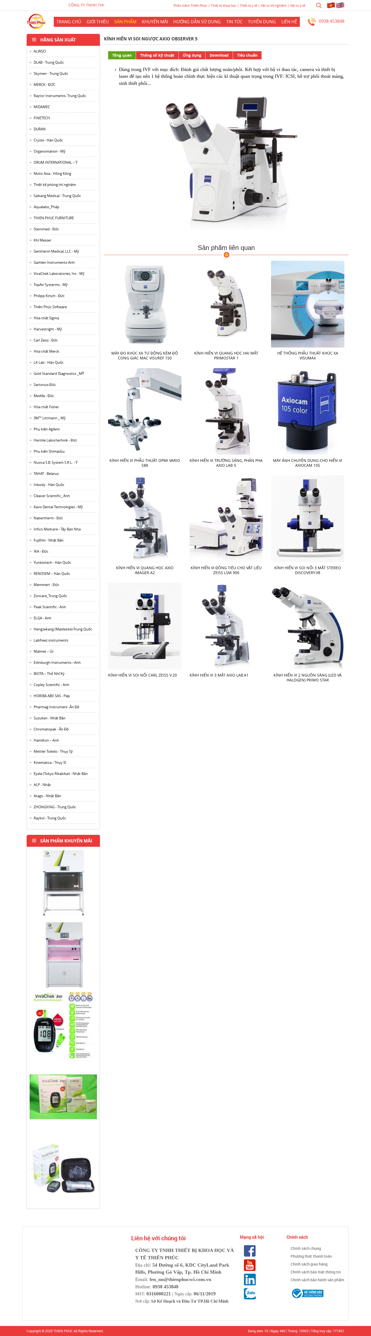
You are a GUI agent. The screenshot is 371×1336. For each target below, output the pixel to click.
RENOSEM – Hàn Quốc (52, 573)
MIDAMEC (42, 106)
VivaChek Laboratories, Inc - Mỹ (59, 273)
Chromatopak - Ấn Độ (51, 729)
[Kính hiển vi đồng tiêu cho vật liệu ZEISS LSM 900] (226, 518)
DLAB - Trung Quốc (49, 62)
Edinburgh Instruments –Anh (57, 662)
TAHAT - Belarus (46, 473)
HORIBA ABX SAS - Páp (52, 695)
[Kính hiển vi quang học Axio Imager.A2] (144, 518)
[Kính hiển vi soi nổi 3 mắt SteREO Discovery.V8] (307, 518)
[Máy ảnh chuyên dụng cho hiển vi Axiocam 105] (307, 411)
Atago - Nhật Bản (47, 795)
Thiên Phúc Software (50, 306)
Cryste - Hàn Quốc (48, 140)
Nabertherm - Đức (48, 518)
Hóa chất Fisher (46, 406)
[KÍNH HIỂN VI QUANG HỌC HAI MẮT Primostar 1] (226, 303)
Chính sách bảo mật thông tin (316, 1271)
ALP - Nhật (42, 784)
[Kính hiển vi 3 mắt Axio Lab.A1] (226, 625)
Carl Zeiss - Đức (46, 340)
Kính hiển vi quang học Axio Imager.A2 (145, 570)
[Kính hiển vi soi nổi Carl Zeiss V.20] (144, 625)
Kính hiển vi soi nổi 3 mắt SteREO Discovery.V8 (307, 570)
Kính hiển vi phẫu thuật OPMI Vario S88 (144, 463)
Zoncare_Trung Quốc (50, 595)
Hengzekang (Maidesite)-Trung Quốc (63, 629)
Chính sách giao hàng (309, 1264)
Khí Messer (42, 240)
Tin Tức (234, 22)
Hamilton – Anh (46, 740)
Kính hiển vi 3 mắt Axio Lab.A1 (219, 675)
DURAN (40, 129)
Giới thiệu (98, 22)
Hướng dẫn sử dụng (197, 22)
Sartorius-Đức (45, 384)
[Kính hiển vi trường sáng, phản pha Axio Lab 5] (226, 411)
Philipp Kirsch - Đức (49, 295)
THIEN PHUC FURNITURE (54, 217)
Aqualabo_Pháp (46, 206)
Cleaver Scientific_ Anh (52, 495)
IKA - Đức (41, 551)
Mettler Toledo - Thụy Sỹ (53, 751)
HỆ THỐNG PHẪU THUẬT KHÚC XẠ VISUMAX (307, 355)
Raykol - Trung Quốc (50, 818)
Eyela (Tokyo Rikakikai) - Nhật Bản (61, 773)
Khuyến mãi (155, 22)
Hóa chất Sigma (46, 318)
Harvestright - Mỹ (48, 329)
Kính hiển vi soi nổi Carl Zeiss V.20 (142, 675)
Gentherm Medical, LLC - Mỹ (56, 251)
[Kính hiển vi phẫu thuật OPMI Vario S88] (144, 411)
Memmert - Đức (46, 584)
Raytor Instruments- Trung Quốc (60, 95)
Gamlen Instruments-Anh (54, 262)
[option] (63, 885)
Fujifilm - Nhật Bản (49, 540)
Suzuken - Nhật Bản (49, 718)
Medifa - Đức (44, 395)
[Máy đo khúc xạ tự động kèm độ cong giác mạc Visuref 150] (144, 303)
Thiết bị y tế (248, 5)
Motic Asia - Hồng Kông (52, 173)
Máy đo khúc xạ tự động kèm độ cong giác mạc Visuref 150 (144, 355)
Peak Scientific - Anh (50, 606)
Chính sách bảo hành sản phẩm (317, 1279)
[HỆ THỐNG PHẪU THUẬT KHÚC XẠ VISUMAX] (307, 303)
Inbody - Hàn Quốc (49, 484)
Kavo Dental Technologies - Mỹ (58, 506)
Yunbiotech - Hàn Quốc (52, 562)
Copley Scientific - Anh (51, 684)
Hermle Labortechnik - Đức (55, 440)
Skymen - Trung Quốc (51, 73)
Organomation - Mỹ (49, 151)
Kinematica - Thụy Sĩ (50, 762)
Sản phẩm (125, 22)
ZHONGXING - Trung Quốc (55, 806)
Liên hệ (289, 22)
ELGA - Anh (42, 618)
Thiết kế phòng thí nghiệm (55, 184)
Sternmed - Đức (46, 229)
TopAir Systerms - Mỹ (51, 284)
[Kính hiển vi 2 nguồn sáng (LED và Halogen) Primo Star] (307, 625)
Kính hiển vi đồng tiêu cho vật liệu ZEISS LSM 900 (226, 570)
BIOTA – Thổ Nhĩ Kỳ (49, 673)
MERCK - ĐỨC (44, 84)
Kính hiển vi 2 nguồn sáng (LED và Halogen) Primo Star (307, 677)
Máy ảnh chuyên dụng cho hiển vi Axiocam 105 (307, 463)
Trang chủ (68, 22)
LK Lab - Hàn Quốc (49, 362)
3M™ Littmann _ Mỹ (50, 418)
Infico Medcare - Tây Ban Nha (57, 529)
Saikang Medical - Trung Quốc (57, 195)
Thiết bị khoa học (223, 5)
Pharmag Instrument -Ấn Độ (56, 706)
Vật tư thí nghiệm (274, 5)
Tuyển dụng (262, 22)
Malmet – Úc (44, 651)
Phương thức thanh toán (311, 1256)
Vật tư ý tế (297, 5)
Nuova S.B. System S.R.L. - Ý (55, 462)
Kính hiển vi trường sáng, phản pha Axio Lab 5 (226, 463)
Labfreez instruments (51, 640)
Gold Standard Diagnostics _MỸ (59, 373)
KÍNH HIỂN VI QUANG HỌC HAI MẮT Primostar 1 (226, 355)
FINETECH (42, 117)
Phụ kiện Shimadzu (49, 451)
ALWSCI (40, 51)
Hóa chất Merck (46, 351)
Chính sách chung (306, 1248)
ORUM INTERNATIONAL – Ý (55, 162)
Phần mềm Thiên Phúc (190, 5)
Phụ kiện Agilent (47, 429)
